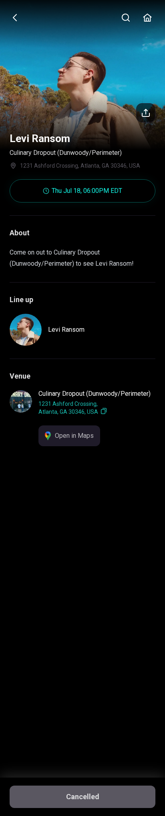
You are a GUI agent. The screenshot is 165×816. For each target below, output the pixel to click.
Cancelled (82, 796)
